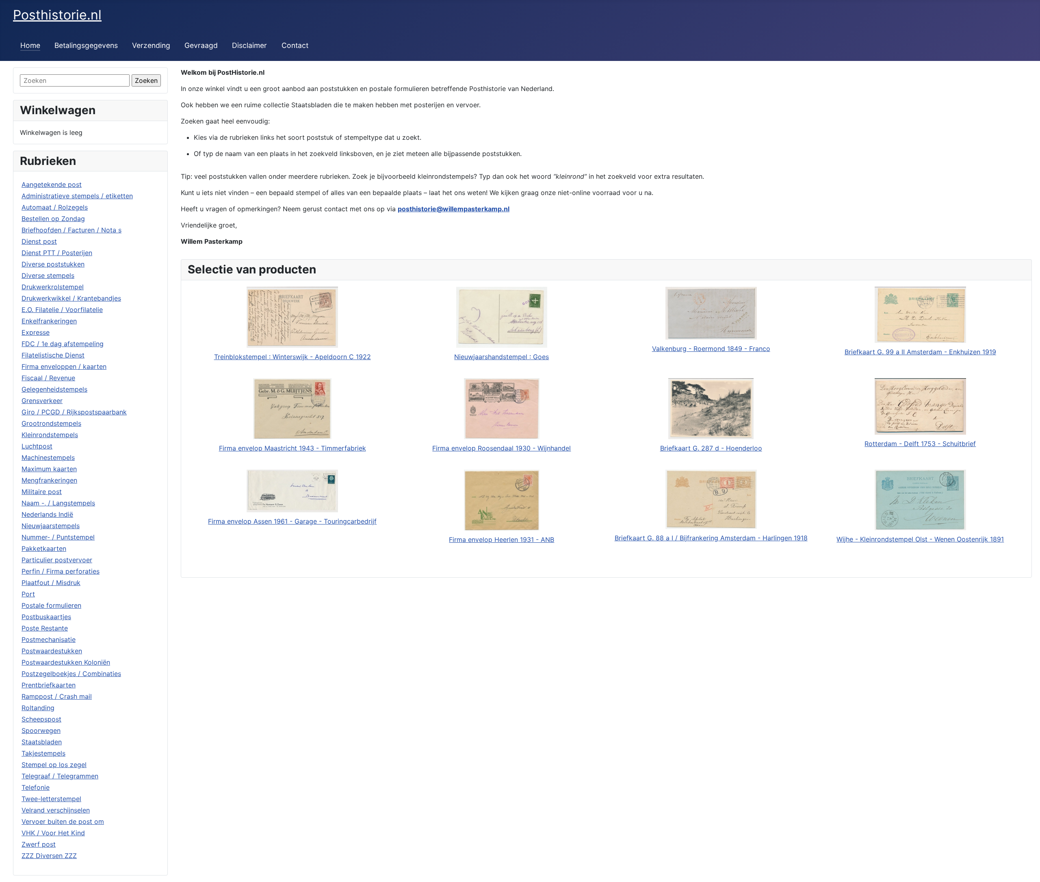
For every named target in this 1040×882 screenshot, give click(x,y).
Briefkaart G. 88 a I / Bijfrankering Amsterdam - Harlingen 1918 (711, 538)
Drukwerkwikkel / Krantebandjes (71, 298)
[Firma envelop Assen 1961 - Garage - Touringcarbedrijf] (292, 491)
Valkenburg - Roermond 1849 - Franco (711, 349)
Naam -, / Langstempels (58, 503)
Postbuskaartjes (46, 617)
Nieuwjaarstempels (51, 526)
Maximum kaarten (49, 469)
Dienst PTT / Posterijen (57, 253)
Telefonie (36, 787)
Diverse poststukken (53, 264)
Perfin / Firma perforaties (61, 571)
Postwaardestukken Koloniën (66, 662)
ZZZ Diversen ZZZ (49, 856)
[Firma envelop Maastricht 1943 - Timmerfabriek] (292, 408)
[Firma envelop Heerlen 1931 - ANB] (501, 500)
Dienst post (39, 241)
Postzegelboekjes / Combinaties (71, 674)
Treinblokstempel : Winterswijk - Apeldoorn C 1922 (292, 357)
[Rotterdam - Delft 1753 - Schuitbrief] (920, 406)
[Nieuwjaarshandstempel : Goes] (501, 317)
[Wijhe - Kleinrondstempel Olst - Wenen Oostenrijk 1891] (920, 500)
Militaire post (42, 492)
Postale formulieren (51, 605)
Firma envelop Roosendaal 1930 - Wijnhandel (501, 448)
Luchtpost (37, 446)
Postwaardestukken (52, 651)
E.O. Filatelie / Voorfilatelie (62, 310)
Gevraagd (201, 45)
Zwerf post (39, 844)
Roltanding (38, 708)
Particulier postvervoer (57, 560)
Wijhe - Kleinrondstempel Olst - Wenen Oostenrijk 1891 (920, 539)
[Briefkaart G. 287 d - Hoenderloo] (711, 408)
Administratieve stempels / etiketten (77, 196)
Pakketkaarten (44, 548)
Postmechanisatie (49, 639)
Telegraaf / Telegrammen (60, 776)
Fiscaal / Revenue (48, 378)
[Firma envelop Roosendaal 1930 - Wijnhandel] (501, 408)
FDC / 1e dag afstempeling (63, 344)
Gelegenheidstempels (54, 389)
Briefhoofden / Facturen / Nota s (71, 230)
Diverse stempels (48, 275)
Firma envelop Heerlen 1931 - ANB (501, 539)
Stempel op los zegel (54, 765)
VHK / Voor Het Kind (53, 833)
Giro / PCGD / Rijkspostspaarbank (74, 412)
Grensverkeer (42, 401)
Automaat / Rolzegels (55, 207)
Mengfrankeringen (49, 480)
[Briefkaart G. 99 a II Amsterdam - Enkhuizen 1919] (920, 315)
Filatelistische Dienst (53, 355)
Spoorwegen (41, 730)
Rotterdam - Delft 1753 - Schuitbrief (920, 444)
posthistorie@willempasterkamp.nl (453, 209)
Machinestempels (48, 457)
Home (30, 45)
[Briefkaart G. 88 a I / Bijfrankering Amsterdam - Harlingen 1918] (711, 499)
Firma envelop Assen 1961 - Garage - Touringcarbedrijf (292, 521)
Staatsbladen (42, 742)
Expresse (36, 332)
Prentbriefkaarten (49, 685)
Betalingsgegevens (86, 45)
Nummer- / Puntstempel (58, 537)
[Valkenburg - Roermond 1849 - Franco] (711, 313)
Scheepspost (41, 719)
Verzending (151, 45)
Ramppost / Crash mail (57, 696)
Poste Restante (45, 628)
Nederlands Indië (47, 514)
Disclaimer (249, 45)
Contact (295, 45)
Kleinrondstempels (50, 435)
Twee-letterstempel (51, 799)
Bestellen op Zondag (53, 219)
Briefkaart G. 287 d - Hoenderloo (711, 448)
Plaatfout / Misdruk (51, 583)
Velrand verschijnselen (56, 810)
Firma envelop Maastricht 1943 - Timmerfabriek (292, 448)
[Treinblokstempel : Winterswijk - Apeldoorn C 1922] (292, 317)
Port (28, 594)
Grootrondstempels (51, 423)
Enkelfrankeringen (49, 321)
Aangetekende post (52, 184)
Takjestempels (43, 753)
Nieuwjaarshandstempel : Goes (501, 357)
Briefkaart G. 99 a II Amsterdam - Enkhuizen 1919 (920, 352)
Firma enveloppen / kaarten (64, 366)
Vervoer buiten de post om (63, 821)
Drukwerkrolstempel (53, 287)
